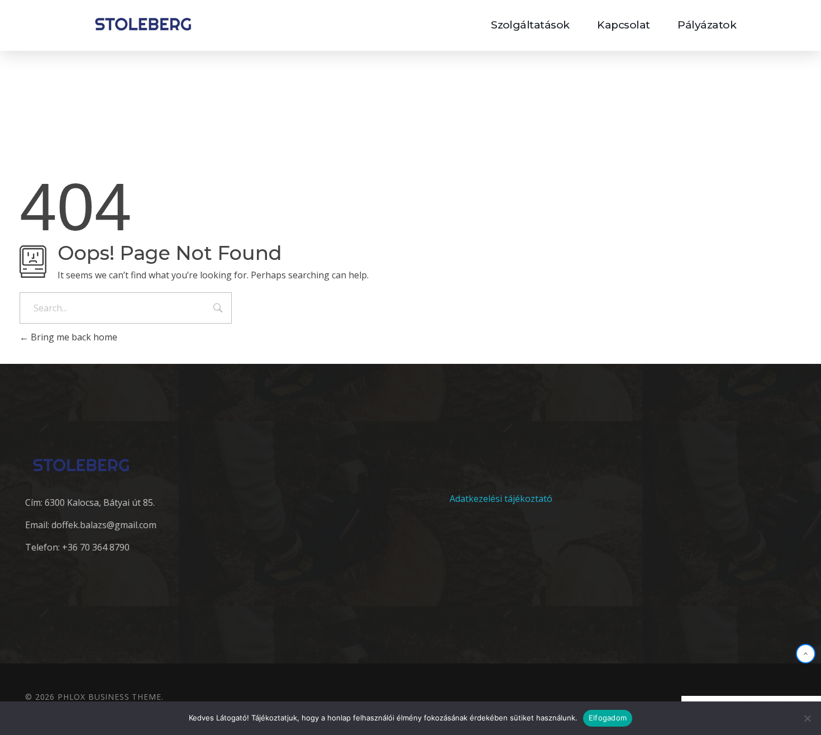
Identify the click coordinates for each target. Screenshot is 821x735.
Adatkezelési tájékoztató (501, 498)
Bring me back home (72, 337)
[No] (807, 718)
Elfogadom (608, 717)
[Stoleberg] (142, 23)
